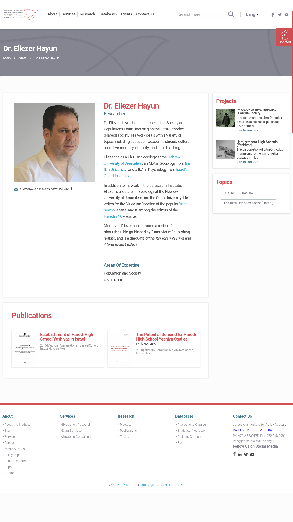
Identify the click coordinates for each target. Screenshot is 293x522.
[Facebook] (273, 14)
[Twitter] (280, 14)
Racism (247, 193)
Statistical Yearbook (191, 430)
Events (126, 14)
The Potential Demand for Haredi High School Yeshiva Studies (166, 337)
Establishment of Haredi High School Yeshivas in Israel (66, 337)
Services (69, 14)
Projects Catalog (189, 436)
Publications (128, 430)
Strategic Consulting (76, 436)
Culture (229, 193)
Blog (180, 442)
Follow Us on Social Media (255, 446)
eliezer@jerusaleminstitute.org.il (46, 189)
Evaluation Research (76, 424)
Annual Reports (15, 461)
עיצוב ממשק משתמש (153, 485)
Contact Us (145, 14)
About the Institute (17, 424)
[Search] (231, 14)
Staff (22, 58)
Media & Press (15, 449)
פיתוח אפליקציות (126, 485)
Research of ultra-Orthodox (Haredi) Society (256, 112)
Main (7, 58)
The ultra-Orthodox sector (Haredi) (248, 203)
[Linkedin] (240, 455)
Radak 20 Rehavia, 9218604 (252, 430)
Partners (11, 442)
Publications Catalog (191, 424)
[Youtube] (287, 14)
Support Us (12, 467)
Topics (124, 436)
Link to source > (247, 130)
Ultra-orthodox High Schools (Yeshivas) (257, 143)
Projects (125, 424)
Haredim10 (113, 216)
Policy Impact (14, 455)
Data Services (72, 430)
